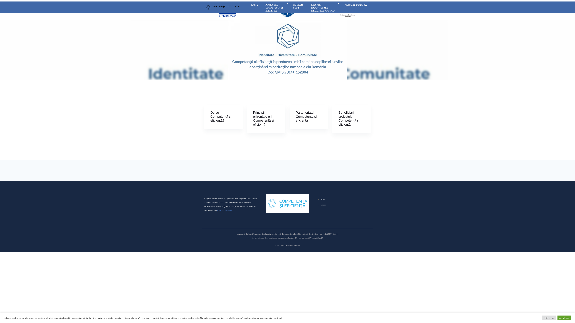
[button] (3, 50)
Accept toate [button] (564, 318)
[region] (287, 50)
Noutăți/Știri (298, 6)
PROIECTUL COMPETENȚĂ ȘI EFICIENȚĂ (274, 8)
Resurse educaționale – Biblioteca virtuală (323, 8)
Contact (323, 205)
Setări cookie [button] (549, 318)
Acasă (254, 5)
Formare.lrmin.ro (356, 5)
